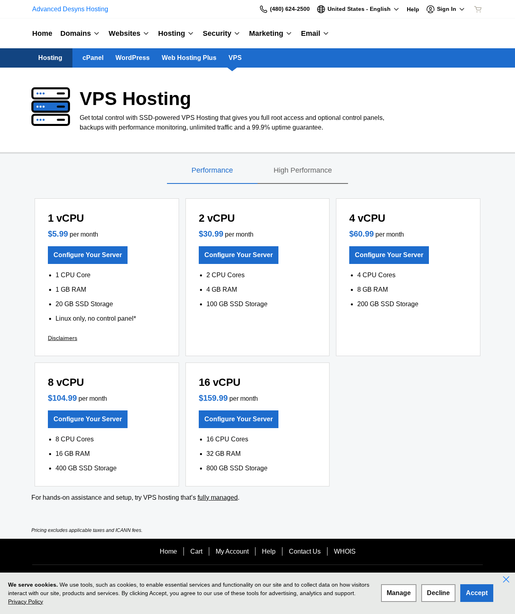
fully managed (218, 497)
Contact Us (305, 551)
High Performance (303, 170)
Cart (196, 551)
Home (168, 551)
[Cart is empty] (478, 9)
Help (269, 551)
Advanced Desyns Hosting (70, 9)
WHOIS (345, 551)
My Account (232, 551)
